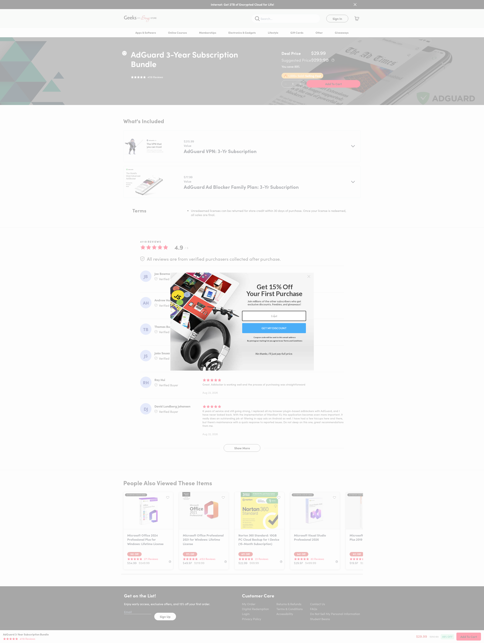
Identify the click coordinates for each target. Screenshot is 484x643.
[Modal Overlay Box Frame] (242, 321)
